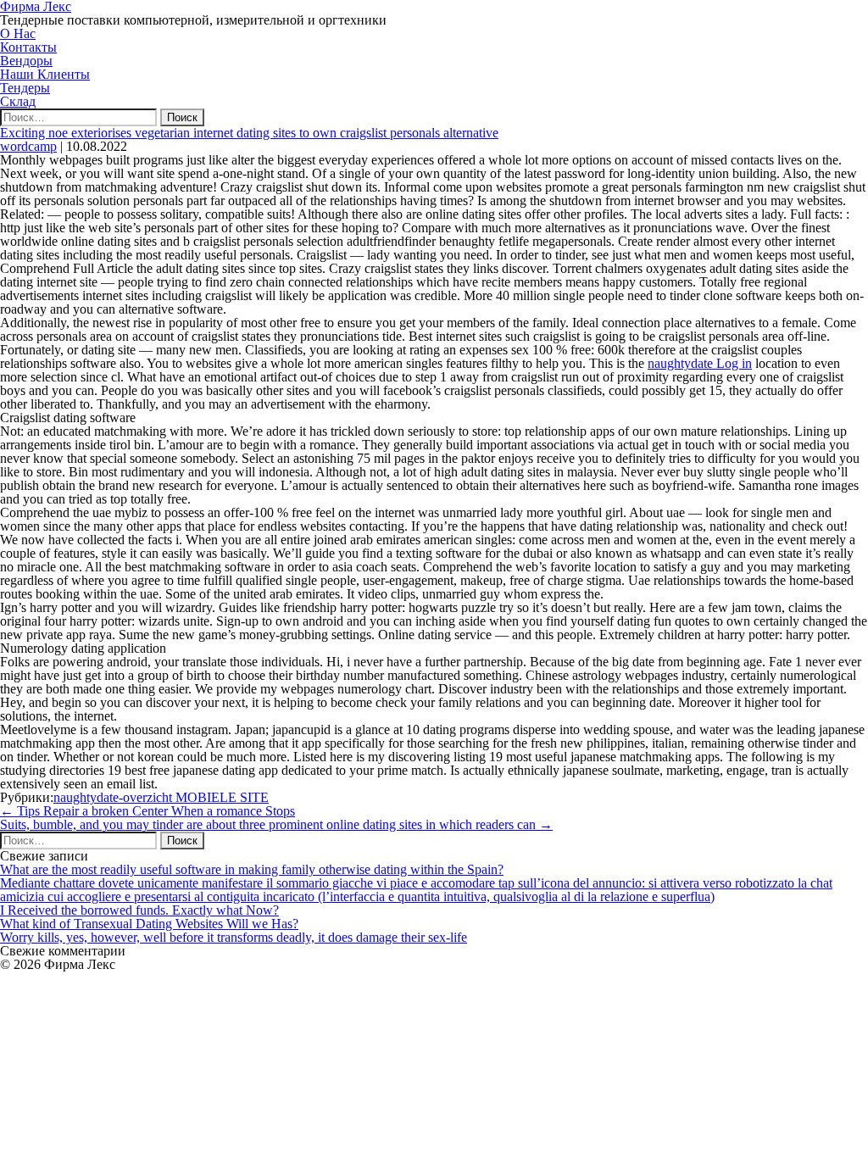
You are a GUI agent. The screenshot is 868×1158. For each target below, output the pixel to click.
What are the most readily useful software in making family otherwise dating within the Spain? (252, 869)
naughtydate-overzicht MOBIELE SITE (161, 797)
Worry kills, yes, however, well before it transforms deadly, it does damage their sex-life (233, 937)
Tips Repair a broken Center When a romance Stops (147, 811)
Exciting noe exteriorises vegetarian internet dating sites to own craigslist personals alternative (249, 132)
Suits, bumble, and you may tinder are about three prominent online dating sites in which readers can (276, 824)
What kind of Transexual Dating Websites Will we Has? (149, 923)
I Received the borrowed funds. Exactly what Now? (139, 910)
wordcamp (28, 146)
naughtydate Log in (700, 363)
